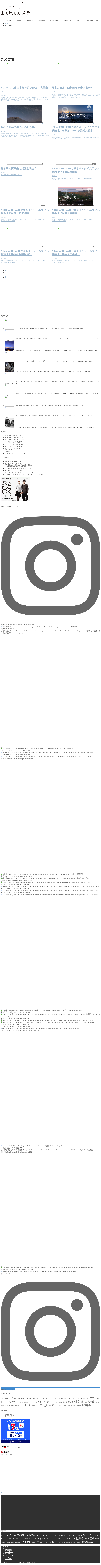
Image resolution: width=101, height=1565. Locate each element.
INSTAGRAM (54, 20)
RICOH (50, 1398)
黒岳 (92, 1406)
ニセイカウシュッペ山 (54, 1402)
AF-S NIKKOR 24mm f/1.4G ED (15, 436)
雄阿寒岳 (79, 1405)
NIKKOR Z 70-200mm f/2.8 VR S (16, 448)
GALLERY (29, 20)
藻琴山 (73, 1406)
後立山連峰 (10, 1405)
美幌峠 (68, 1405)
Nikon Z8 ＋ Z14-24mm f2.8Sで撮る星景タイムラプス (32, 393)
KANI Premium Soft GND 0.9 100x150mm (18, 468)
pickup (45, 1398)
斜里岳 (19, 1405)
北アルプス (71, 1402)
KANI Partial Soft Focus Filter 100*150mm (18, 465)
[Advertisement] (50, 42)
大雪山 (91, 1401)
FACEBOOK (67, 20)
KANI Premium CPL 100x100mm (15, 467)
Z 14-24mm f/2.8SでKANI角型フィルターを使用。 (31, 361)
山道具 (5, 1405)
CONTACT (90, 20)
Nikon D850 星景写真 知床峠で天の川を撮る (29, 416)
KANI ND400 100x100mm (13, 463)
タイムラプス (14, 1402)
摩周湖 (15, 1405)
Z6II (87, 1398)
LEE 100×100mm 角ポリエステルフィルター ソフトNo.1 (24, 474)
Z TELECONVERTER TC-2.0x (15, 453)
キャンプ (7, 1402)
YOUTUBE (41, 20)
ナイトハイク (43, 1402)
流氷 (50, 1405)
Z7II (91, 1398)
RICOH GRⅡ (66, 1398)
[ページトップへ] (1, 1492)
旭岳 (34, 1405)
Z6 (84, 1398)
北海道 (79, 1401)
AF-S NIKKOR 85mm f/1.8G (14, 439)
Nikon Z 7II (8, 450)
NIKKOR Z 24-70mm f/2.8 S (14, 446)
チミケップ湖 (33, 1402)
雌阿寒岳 (86, 1405)
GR (9, 1398)
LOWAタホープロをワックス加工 (26, 371)
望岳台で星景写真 (21, 405)
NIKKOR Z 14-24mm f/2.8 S (14, 441)
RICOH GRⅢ (77, 1398)
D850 (6, 1398)
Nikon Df (39, 1398)
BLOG (19, 20)
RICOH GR (56, 1398)
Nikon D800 (16, 1398)
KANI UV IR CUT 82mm (13, 470)
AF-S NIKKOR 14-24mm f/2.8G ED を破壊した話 (31, 427)
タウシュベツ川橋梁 (24, 1402)
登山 (54, 1405)
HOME (9, 20)
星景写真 (42, 1405)
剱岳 (65, 1402)
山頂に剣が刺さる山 (22, 328)
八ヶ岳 (62, 1402)
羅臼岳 (64, 1405)
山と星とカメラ (17, 1562)
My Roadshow (9, 1414)
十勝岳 (85, 1402)
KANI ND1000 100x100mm (14, 461)
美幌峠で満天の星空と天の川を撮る (27, 350)
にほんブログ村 (15, 1447)
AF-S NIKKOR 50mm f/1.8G (14, 437)
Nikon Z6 (8, 452)
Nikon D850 (28, 1398)
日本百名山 (27, 1405)
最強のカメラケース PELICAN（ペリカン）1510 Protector (34, 339)
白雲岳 (60, 1405)
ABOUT (79, 20)
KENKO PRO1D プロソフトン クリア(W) (19, 472)
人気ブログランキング (7, 1454)
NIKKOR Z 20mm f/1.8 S (13, 443)
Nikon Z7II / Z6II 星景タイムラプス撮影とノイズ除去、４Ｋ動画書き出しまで (40, 382)
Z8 (95, 1398)
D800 (2, 1398)
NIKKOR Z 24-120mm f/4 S (14, 444)
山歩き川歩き (9, 1416)
